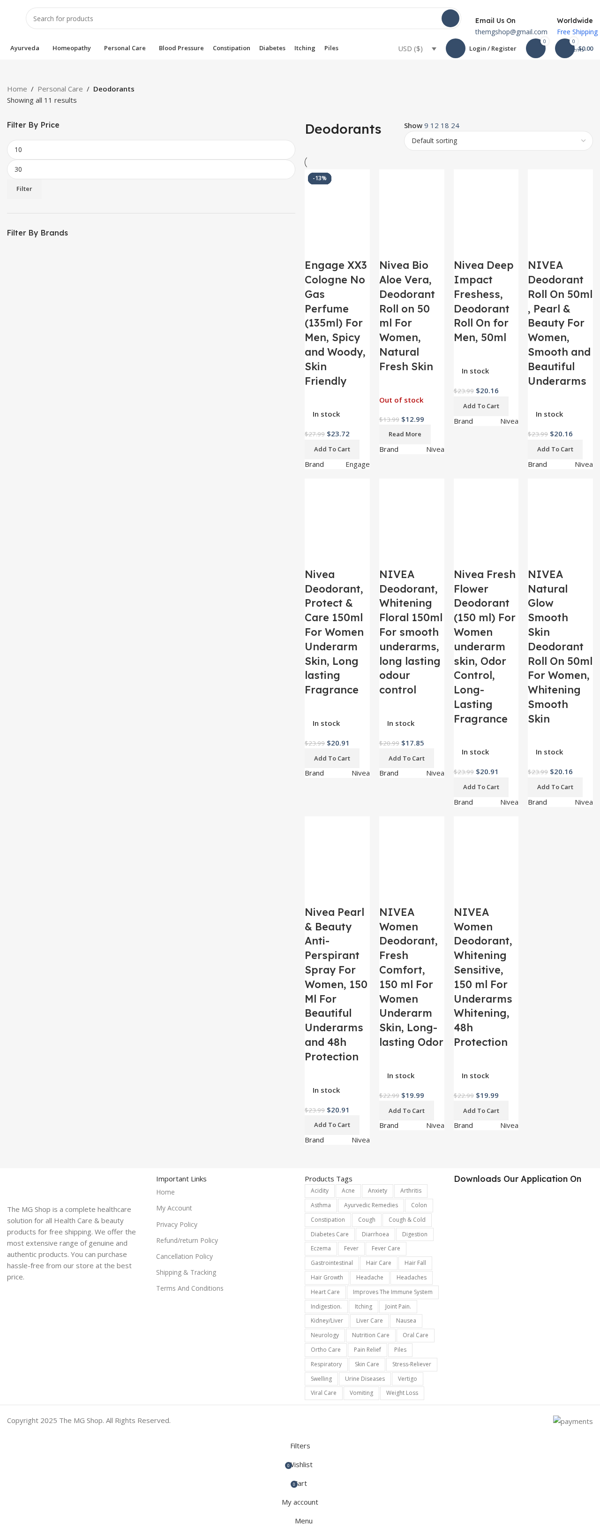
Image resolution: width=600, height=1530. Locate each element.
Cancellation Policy (184, 1256)
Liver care (369, 1320)
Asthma (321, 1205)
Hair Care (378, 1263)
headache (369, 1277)
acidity (320, 1191)
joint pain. (398, 1306)
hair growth (327, 1277)
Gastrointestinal (332, 1263)
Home (17, 88)
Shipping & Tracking (186, 1272)
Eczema (321, 1248)
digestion (415, 1234)
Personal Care (60, 88)
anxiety (377, 1191)
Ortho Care (326, 1350)
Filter (24, 188)
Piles (400, 1350)
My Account (174, 1207)
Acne (348, 1191)
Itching (363, 1306)
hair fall (415, 1263)
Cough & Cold (407, 1220)
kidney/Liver (327, 1320)
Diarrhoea (375, 1234)
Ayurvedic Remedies (371, 1205)
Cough (366, 1220)
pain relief (367, 1350)
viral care (324, 1393)
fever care (386, 1248)
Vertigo (407, 1379)
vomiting (361, 1393)
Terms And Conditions (190, 1288)
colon (419, 1205)
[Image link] (77, 1182)
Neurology (325, 1335)
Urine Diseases (365, 1379)
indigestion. (326, 1306)
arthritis (410, 1191)
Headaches (412, 1277)
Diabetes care (330, 1234)
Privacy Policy (176, 1224)
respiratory (326, 1364)
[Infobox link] (300, 30)
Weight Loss (402, 1393)
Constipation (328, 1220)
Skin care (367, 1364)
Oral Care (415, 1335)
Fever (351, 1248)
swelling (321, 1379)
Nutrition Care (371, 1335)
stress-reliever (411, 1364)
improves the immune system (393, 1292)
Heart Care (325, 1292)
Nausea (406, 1320)
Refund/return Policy (187, 1240)
